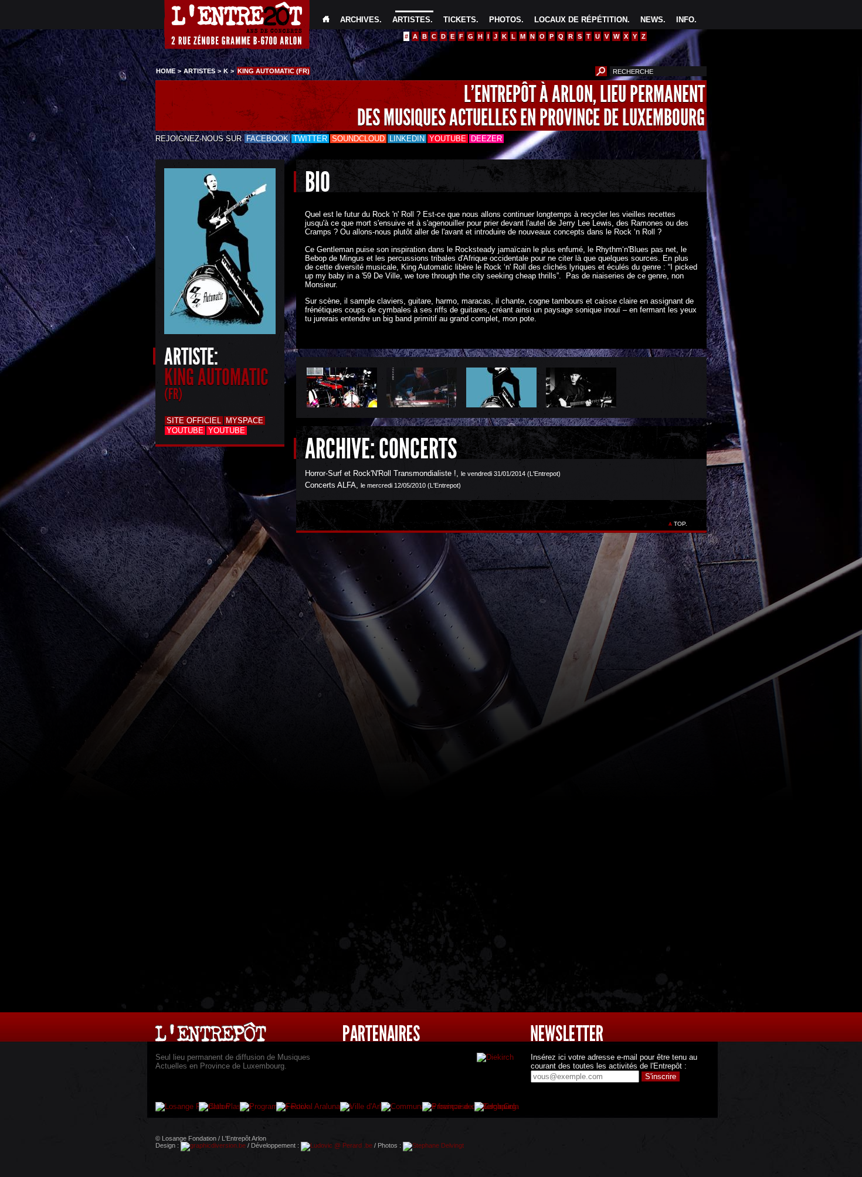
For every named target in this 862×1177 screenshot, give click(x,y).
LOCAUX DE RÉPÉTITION (580, 19)
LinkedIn (407, 138)
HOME (165, 70)
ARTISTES (411, 19)
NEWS (651, 19)
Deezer (486, 138)
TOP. (680, 524)
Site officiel (194, 420)
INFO (685, 19)
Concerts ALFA (330, 485)
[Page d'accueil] (326, 19)
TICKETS (459, 19)
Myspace (244, 420)
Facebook (267, 138)
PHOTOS (505, 19)
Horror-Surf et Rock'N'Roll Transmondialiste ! (380, 473)
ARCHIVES (359, 19)
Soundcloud (358, 138)
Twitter (310, 138)
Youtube (447, 138)
